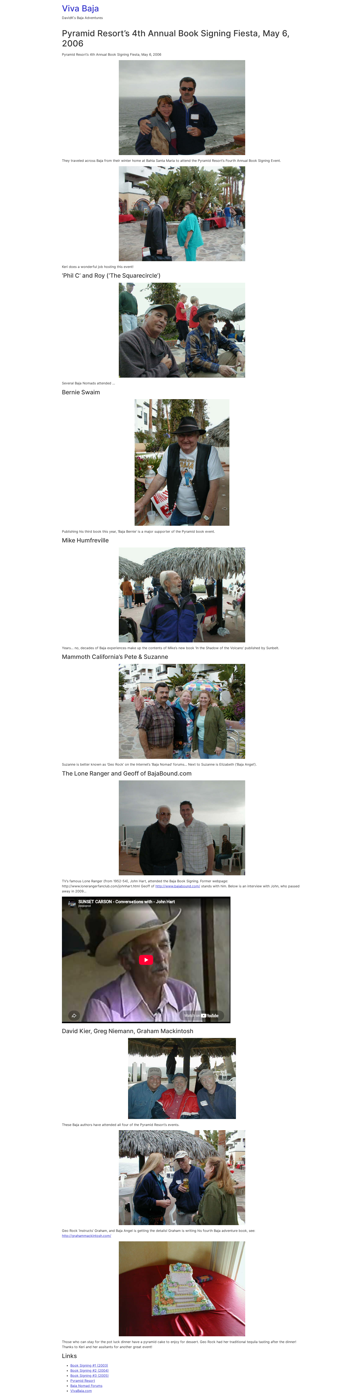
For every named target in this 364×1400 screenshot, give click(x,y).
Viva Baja (80, 8)
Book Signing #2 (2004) (89, 1370)
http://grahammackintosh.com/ (86, 1236)
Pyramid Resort (82, 1380)
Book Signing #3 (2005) (89, 1375)
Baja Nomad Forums (86, 1386)
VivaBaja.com (81, 1391)
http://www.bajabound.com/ (177, 886)
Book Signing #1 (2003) (89, 1365)
